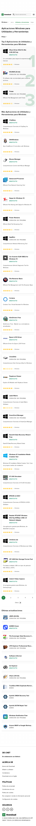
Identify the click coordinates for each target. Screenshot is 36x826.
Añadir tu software (7, 769)
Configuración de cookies (9, 799)
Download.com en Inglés (9, 776)
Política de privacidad (8, 786)
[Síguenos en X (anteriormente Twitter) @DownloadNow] (7, 809)
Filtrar (4, 37)
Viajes (32, 22)
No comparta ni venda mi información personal (16, 796)
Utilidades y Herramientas (22, 22)
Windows (4, 22)
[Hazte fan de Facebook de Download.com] (3, 809)
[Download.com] (6, 14)
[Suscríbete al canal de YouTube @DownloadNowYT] (11, 809)
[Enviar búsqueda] (13, 14)
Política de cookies (7, 792)
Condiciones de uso (8, 789)
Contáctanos (6, 773)
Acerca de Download (8, 766)
